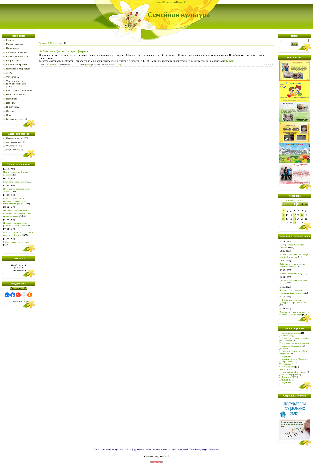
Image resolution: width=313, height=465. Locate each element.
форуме (230, 61)
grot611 (88, 64)
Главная (159, 2)
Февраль (58, 43)
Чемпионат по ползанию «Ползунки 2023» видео (290, 291)
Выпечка (284, 348)
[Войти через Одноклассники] (29, 294)
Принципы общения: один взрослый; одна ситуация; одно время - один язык (17, 213)
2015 (50, 43)
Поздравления (286, 356)
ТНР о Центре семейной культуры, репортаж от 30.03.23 (294, 301)
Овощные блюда (287, 335)
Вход (179, 2)
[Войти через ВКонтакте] (7, 294)
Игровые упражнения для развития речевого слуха (15, 224)
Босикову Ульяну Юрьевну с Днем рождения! (293, 360)
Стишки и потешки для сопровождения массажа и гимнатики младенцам (15, 201)
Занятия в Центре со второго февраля (65, 51)
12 (294, 215)
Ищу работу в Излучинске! (294, 372)
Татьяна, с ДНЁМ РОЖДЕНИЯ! (288, 378)
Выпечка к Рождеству (292, 346)
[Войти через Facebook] (12, 294)
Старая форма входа (18, 301)
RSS (185, 2)
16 (283, 218)
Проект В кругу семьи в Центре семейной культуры (293, 255)
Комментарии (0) (114, 64)
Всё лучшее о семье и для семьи (294, 343)
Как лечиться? (286, 369)
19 (294, 218)
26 (294, 222)
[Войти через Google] (24, 294)
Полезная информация (290, 374)
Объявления (11, 146)
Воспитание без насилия (14, 182)
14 (302, 215)
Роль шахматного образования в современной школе (18, 233)
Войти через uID (18, 288)
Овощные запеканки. (291, 333)
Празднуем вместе (14, 138)
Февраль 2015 (294, 200)
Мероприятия (12, 149)
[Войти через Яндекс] (18, 294)
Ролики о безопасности (290, 273)
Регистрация (170, 2)
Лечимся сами (288, 367)
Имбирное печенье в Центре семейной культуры (292, 265)
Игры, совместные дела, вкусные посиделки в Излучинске (294, 313)
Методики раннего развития (16, 242)
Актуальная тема (14, 142)
